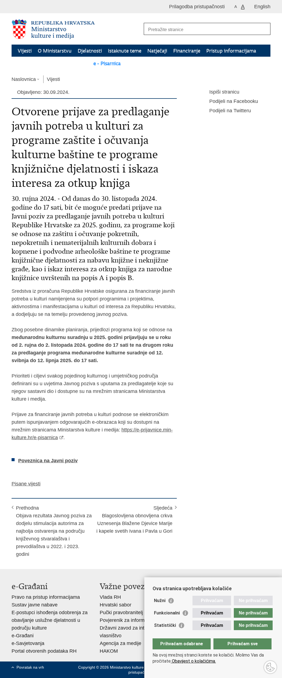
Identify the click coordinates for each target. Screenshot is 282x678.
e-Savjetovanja (28, 643)
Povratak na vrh (30, 667)
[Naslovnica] (76, 29)
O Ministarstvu (55, 51)
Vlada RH (110, 597)
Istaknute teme (124, 51)
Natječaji (157, 51)
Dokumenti (30, 63)
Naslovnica (24, 79)
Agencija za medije (120, 643)
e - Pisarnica (107, 63)
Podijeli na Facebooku (233, 101)
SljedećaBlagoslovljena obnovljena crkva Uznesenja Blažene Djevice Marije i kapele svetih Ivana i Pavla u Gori (134, 519)
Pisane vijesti (26, 483)
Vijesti (25, 51)
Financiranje (186, 51)
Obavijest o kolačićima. (193, 661)
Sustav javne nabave (35, 605)
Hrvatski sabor (115, 605)
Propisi (56, 63)
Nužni (160, 600)
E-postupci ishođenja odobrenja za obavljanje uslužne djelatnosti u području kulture (50, 620)
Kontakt (78, 63)
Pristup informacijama (231, 51)
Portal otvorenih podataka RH (44, 651)
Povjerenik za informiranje (128, 620)
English (262, 6)
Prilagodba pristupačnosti (197, 6)
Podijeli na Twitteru (230, 110)
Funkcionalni (167, 613)
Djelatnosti (90, 51)
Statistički (165, 625)
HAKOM (109, 651)
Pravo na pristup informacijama (46, 597)
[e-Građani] (35, 6)
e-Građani (23, 635)
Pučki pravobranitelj (121, 612)
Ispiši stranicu (224, 92)
